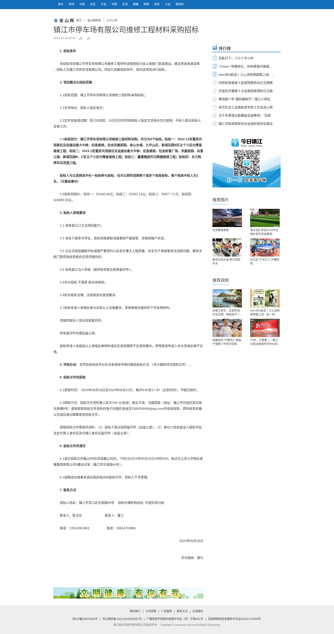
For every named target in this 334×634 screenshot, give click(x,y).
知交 (157, 4)
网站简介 (135, 611)
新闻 (72, 4)
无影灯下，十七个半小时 (236, 58)
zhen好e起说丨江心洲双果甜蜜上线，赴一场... (265, 312)
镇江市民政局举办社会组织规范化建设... (247, 123)
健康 (136, 4)
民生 (93, 4)
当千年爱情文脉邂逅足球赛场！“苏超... (246, 115)
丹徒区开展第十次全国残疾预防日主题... (247, 91)
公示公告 (112, 20)
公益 (168, 4)
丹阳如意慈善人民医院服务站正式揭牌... (247, 83)
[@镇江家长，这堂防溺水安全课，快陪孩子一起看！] (227, 298)
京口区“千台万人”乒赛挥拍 (264, 261)
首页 (60, 4)
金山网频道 (94, 20)
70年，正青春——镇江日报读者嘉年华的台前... (264, 342)
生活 (125, 4)
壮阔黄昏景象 (220, 230)
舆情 (147, 4)
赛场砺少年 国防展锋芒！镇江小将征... (246, 99)
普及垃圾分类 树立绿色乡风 (226, 261)
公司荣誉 (150, 611)
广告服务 (166, 611)
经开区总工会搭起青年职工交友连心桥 (246, 107)
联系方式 (182, 611)
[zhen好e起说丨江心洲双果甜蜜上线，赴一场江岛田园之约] (265, 298)
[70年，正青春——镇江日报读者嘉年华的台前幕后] (265, 328)
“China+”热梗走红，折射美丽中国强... (245, 66)
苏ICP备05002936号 (85, 619)
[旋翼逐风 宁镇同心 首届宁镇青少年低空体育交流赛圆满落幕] (227, 328)
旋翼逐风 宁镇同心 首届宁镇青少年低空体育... (226, 342)
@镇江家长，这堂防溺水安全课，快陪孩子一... (227, 312)
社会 (104, 4)
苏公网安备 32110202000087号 (122, 619)
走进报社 (197, 611)
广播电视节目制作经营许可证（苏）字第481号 (175, 619)
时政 (83, 4)
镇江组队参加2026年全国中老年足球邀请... (264, 232)
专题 (115, 4)
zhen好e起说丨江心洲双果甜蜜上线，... (247, 74)
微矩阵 (180, 4)
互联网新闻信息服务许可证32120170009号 (234, 619)
